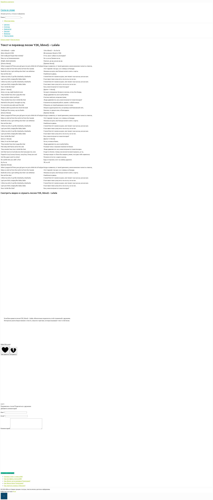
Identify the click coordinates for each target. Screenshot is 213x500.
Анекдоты (7, 29)
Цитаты (6, 24)
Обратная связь (9, 21)
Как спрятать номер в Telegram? (14, 485)
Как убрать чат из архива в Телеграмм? (17, 481)
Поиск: (3, 17)
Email (3, 416)
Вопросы (7, 33)
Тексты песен (8, 36)
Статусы (7, 27)
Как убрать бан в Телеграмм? (13, 483)
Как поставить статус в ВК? (13, 479)
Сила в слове (8, 10)
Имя (2, 412)
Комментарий (5, 428)
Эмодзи (6, 31)
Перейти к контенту (7, 2)
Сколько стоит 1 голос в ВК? (13, 476)
